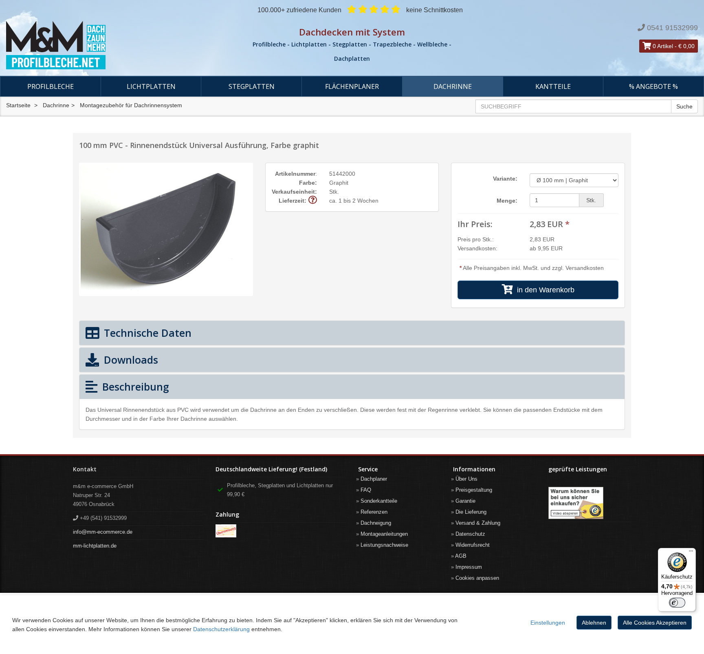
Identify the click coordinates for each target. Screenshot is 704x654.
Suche (684, 106)
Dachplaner (374, 479)
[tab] (352, 333)
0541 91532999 (672, 28)
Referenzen (374, 512)
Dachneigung (376, 523)
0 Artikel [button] (662, 46)
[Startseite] (117, 45)
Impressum (468, 567)
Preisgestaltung (473, 490)
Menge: (507, 200)
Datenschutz (470, 534)
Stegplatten (252, 86)
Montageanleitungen (384, 534)
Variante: (505, 178)
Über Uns (466, 479)
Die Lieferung (470, 512)
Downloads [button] (129, 360)
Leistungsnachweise (384, 545)
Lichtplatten (151, 86)
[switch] (677, 603)
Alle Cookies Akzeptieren (654, 622)
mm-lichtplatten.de (95, 546)
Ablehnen (594, 622)
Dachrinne (452, 86)
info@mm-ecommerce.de (102, 532)
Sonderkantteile (379, 501)
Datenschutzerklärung (221, 629)
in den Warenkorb (543, 290)
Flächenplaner (352, 86)
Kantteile (553, 86)
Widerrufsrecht (472, 545)
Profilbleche (50, 86)
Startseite (18, 105)
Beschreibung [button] (134, 386)
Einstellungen (547, 622)
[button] (312, 200)
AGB (460, 556)
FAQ (366, 490)
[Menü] (691, 553)
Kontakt (85, 469)
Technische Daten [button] (146, 333)
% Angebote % (653, 86)
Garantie (465, 501)
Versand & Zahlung (477, 523)
